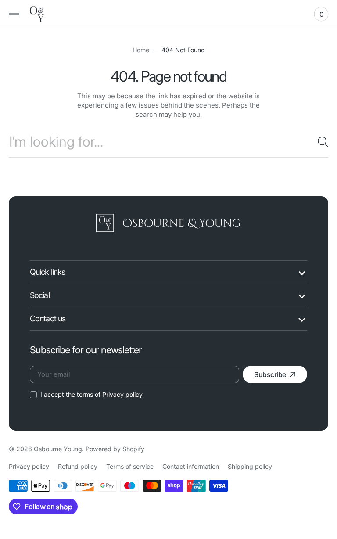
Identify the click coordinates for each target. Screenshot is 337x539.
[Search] (319, 142)
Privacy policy (122, 394)
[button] (14, 14)
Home (141, 50)
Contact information (190, 466)
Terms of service (130, 466)
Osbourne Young (58, 449)
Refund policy (77, 466)
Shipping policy (250, 466)
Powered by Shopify (115, 449)
